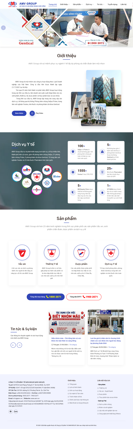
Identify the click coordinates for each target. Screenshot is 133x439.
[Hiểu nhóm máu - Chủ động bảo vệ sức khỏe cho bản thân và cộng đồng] (67, 322)
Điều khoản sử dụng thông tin (78, 403)
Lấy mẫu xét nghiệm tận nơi (108, 410)
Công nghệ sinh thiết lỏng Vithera (110, 413)
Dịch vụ (89, 4)
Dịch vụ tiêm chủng (105, 404)
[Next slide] (19, 345)
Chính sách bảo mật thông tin (79, 400)
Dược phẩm (103, 394)
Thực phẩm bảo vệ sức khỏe (108, 397)
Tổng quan (73, 384)
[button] (61, 43)
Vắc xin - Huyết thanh (106, 391)
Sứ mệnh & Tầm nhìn (76, 393)
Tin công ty (73, 345)
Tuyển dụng (112, 4)
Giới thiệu (64, 4)
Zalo (16, 412)
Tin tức (100, 4)
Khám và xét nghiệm (105, 407)
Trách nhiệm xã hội (75, 396)
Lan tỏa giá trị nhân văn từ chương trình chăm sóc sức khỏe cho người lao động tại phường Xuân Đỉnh (105, 340)
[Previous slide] (13, 345)
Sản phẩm (77, 4)
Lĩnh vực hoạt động (75, 390)
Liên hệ (123, 4)
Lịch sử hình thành (75, 387)
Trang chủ (53, 4)
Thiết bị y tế (103, 388)
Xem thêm (19, 113)
